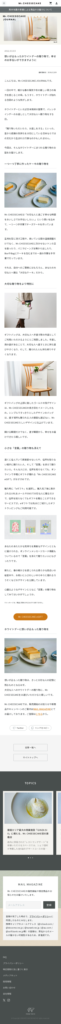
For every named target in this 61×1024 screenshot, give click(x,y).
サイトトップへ (30, 757)
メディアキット (10, 975)
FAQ (5, 957)
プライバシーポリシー (40, 916)
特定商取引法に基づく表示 (15, 969)
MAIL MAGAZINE (42, 709)
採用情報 (7, 981)
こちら (39, 713)
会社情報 (7, 994)
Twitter (20, 727)
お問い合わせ (9, 988)
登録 (49, 905)
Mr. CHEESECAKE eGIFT (30, 616)
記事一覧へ (30, 747)
